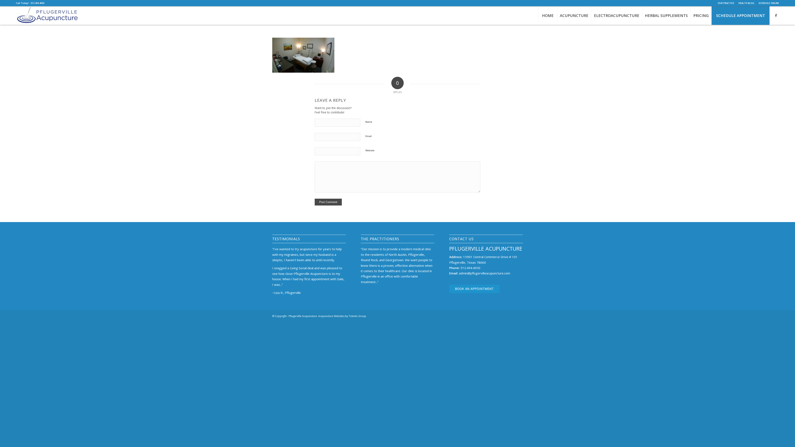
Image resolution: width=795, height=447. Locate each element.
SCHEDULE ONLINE (769, 3)
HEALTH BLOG (746, 3)
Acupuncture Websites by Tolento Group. (342, 316)
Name (368, 121)
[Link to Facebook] (776, 15)
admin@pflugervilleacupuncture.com (484, 273)
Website (370, 150)
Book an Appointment (474, 289)
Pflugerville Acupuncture (485, 248)
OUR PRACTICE (726, 3)
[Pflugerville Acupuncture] (47, 15)
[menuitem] (726, 3)
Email (368, 136)
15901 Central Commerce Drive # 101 (490, 257)
